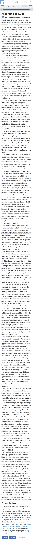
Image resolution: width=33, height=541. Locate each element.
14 (4, 100)
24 (4, 174)
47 (4, 337)
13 (8, 93)
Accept (5, 538)
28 (4, 207)
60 (11, 429)
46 (28, 327)
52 (3, 367)
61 (15, 436)
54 (4, 389)
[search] (30, 2)
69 (19, 485)
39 (4, 285)
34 (28, 242)
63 (4, 452)
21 (4, 155)
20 (20, 141)
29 (3, 211)
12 (3, 89)
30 (18, 216)
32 (9, 230)
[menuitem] (2, 2)
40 (24, 289)
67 (21, 476)
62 (13, 448)
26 (13, 188)
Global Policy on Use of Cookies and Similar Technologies (16, 526)
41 (16, 296)
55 (13, 396)
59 (16, 419)
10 (17, 70)
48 (26, 344)
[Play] (1, 9)
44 (25, 313)
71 (26, 497)
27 (18, 197)
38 (26, 278)
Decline (12, 538)
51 (25, 360)
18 (11, 122)
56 (3, 403)
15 (3, 105)
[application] (16, 9)
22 (20, 157)
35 (4, 252)
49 (3, 351)
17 (16, 115)
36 (3, 261)
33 (23, 237)
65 (15, 462)
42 (3, 304)
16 (14, 110)
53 (17, 377)
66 (4, 467)
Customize (21, 538)
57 (3, 410)
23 (13, 167)
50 (22, 355)
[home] (2, 2)
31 (4, 226)
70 (27, 490)
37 (3, 270)
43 (3, 311)
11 (14, 79)
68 (8, 483)
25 (3, 181)
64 (7, 457)
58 (18, 412)
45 (3, 322)
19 (4, 131)
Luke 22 (9, 6)
